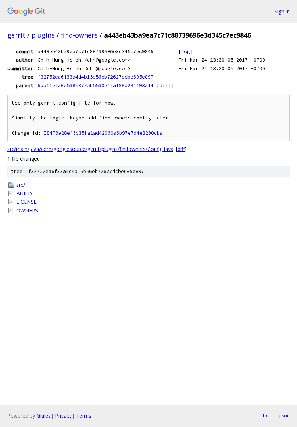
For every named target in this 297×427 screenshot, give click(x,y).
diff (165, 85)
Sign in (282, 11)
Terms (83, 415)
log (185, 51)
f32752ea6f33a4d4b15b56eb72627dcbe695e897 (96, 76)
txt (266, 415)
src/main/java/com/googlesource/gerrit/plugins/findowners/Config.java (90, 148)
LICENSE (26, 201)
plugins (43, 35)
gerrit (16, 35)
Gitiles (44, 415)
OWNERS (27, 210)
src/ (20, 184)
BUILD (24, 193)
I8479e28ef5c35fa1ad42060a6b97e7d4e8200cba (103, 133)
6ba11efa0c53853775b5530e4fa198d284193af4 (96, 85)
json (284, 415)
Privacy (63, 415)
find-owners (79, 35)
